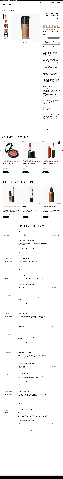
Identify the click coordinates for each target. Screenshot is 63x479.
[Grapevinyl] (50, 161)
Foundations (12, 10)
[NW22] (48, 29)
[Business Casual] (29, 161)
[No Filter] (7, 161)
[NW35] (49, 29)
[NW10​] (7, 206)
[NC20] (52, 26)
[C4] (43, 26)
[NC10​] (4, 206)
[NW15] (49, 26)
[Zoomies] (59, 161)
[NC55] (54, 29)
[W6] (45, 206)
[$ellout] (27, 161)
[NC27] (59, 26)
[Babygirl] (19, 161)
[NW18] (51, 26)
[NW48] (59, 27)
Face (8, 10)
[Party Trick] (30, 161)
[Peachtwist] (16, 161)
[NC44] (54, 27)
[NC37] (48, 27)
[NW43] (51, 29)
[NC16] (46, 26)
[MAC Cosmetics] (8, 4)
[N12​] (19, 206)
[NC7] (43, 29)
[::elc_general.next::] (59, 161)
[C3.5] (46, 29)
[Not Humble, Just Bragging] (39, 161)
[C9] (49, 206)
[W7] (50, 206)
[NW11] (44, 29)
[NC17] (48, 26)
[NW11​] (9, 206)
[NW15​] (17, 206)
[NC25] (55, 26)
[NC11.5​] (11, 206)
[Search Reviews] (25, 235)
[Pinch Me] (5, 161)
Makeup (5, 10)
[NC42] (52, 27)
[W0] (55, 206)
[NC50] (52, 29)
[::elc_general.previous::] (3, 161)
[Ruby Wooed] (11, 161)
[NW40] (55, 27)
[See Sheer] (47, 161)
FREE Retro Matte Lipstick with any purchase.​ (9, 0)
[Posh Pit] (44, 161)
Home (2, 10)
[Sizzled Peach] (45, 161)
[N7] (52, 206)
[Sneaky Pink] (55, 161)
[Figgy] (35, 161)
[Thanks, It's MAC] (4, 161)
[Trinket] (54, 161)
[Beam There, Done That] (24, 161)
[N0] (59, 206)
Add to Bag (6, 172)
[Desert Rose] (17, 161)
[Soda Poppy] (57, 161)
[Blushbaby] (9, 161)
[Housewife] (37, 161)
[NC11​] (5, 206)
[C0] (57, 206)
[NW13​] (12, 206)
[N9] (54, 206)
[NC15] (44, 26)
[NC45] (57, 27)
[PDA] (25, 161)
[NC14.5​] (14, 206)
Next (32, 431)
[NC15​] (16, 206)
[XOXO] (52, 161)
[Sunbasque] (12, 161)
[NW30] (44, 27)
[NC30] (43, 27)
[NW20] (54, 26)
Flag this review (54, 287)
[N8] (47, 206)
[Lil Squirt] (34, 161)
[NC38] (49, 27)
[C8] (44, 206)
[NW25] (57, 26)
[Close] (61, 477)
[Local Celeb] (32, 161)
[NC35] (46, 27)
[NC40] (51, 27)
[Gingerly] (14, 161)
